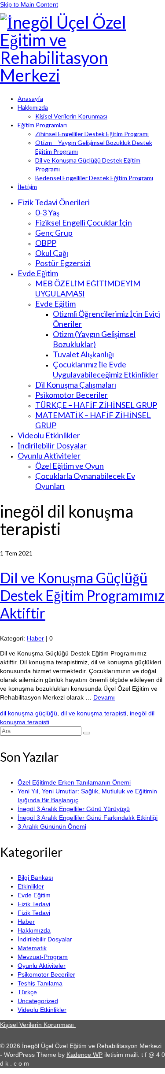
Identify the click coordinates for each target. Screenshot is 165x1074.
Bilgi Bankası (35, 877)
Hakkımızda (34, 930)
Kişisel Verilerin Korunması (38, 1024)
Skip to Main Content (29, 4)
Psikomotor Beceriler (46, 974)
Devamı (104, 697)
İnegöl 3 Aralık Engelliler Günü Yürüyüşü (74, 808)
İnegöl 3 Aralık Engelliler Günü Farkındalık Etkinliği (88, 817)
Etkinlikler (31, 886)
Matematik (32, 948)
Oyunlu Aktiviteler (42, 965)
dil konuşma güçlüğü (28, 713)
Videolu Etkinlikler (42, 1009)
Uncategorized (38, 1000)
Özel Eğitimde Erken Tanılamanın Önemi (74, 782)
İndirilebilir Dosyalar (45, 939)
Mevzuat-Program (43, 956)
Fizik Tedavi (34, 903)
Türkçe (27, 992)
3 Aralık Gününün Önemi (52, 826)
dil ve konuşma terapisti (93, 713)
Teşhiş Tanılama (40, 983)
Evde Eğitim (34, 895)
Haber (35, 638)
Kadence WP (84, 1054)
